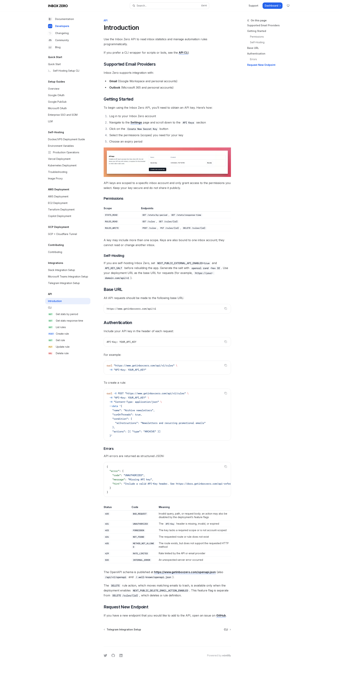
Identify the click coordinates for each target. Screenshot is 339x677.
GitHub (221, 615)
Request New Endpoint (261, 64)
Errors (253, 59)
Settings (136, 122)
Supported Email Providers (263, 25)
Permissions (257, 36)
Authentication (256, 53)
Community (62, 40)
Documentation (64, 18)
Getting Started (256, 30)
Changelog (62, 33)
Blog (58, 47)
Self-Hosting (257, 42)
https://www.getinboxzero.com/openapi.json (185, 572)
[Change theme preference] (288, 5)
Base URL (253, 47)
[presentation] (167, 479)
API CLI (183, 52)
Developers (62, 26)
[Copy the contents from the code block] (225, 308)
